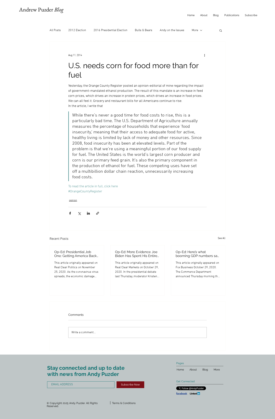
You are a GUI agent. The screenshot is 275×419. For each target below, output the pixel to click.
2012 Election (77, 30)
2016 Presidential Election (110, 30)
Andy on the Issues (172, 30)
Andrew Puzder (41, 9)
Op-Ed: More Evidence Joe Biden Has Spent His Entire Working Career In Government (136, 254)
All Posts (55, 30)
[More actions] (204, 55)
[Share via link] (97, 213)
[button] (220, 30)
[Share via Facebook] (70, 213)
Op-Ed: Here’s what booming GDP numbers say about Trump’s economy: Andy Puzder (197, 254)
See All (221, 238)
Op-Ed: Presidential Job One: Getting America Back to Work (75, 254)
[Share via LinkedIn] (88, 213)
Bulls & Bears (143, 30)
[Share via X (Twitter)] (79, 213)
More (195, 30)
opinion (73, 200)
